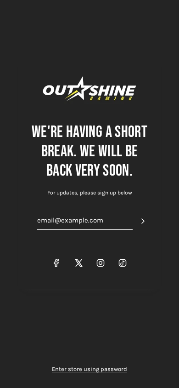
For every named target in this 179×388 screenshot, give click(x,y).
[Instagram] (100, 263)
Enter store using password (89, 368)
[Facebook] (56, 263)
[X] (78, 263)
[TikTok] (122, 263)
